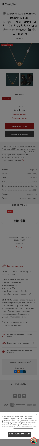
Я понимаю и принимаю (19, 434)
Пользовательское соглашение (23, 428)
